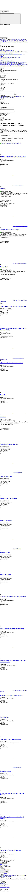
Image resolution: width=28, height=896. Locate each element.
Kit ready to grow (5, 552)
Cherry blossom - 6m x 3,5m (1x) (9, 229)
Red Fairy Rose (4, 717)
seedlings (4, 138)
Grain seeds (24, 41)
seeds (15, 138)
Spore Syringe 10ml (6, 476)
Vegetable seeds (17, 41)
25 (4, 865)
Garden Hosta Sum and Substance (10, 850)
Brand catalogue (8, 876)
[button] (14, 31)
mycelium (21, 138)
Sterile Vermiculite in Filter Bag (9, 444)
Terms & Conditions (4, 875)
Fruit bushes (6, 41)
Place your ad (4, 206)
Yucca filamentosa (5, 771)
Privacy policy (12, 875)
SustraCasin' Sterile (6, 520)
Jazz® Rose (3, 395)
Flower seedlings (16, 39)
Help (5, 869)
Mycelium (11, 41)
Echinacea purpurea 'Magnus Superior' (11, 695)
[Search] (10, 19)
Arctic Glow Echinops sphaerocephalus (12, 628)
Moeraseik (3, 417)
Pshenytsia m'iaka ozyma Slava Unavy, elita (13, 306)
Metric (5, 873)
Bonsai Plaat (4, 267)
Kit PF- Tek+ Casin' (5, 574)
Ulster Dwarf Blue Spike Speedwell (10, 739)
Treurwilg (3, 188)
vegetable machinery (6, 140)
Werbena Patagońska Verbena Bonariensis (13, 156)
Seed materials (20, 40)
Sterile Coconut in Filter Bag (8, 498)
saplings (10, 138)
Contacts (9, 869)
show (2, 118)
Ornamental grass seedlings (9, 40)
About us (2, 869)
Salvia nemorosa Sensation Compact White (13, 596)
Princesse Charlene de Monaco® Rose (11, 363)
